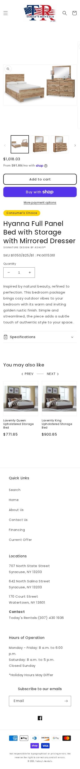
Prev (29, 374)
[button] (5, 13)
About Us (16, 510)
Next (51, 374)
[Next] (75, 145)
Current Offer (20, 540)
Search (15, 490)
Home (14, 500)
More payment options (40, 202)
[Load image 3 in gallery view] (60, 144)
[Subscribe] (66, 701)
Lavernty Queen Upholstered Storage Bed (18, 424)
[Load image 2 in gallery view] (40, 144)
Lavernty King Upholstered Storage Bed (57, 424)
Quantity (9, 264)
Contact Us (18, 520)
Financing (17, 530)
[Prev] (5, 145)
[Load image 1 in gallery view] (20, 144)
